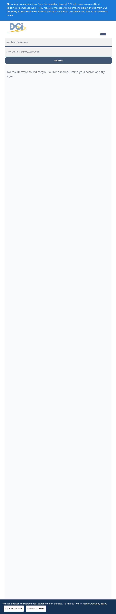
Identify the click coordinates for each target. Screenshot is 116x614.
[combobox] (58, 42)
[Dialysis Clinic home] (15, 27)
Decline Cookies (36, 608)
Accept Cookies (14, 608)
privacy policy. (99, 603)
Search (58, 60)
